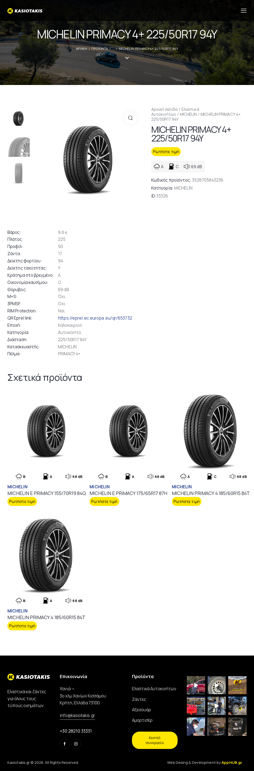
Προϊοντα (100, 48)
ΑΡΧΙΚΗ (81, 48)
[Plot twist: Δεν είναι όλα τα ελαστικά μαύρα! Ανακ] (217, 706)
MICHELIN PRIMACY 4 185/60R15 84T (211, 493)
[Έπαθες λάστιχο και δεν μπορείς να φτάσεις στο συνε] (196, 685)
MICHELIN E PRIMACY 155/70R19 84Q (46, 493)
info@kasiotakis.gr (77, 715)
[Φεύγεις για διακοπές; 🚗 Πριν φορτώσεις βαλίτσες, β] (196, 726)
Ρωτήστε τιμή (166, 151)
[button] (130, 118)
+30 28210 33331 (76, 731)
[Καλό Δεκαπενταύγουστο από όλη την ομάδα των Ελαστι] (237, 685)
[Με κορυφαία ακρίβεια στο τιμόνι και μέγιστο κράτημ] (237, 726)
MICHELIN (188, 114)
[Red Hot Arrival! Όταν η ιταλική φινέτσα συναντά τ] (196, 706)
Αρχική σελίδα (164, 109)
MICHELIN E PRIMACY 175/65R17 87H (128, 493)
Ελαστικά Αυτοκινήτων (175, 112)
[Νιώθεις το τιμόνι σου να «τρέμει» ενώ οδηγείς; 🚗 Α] (217, 685)
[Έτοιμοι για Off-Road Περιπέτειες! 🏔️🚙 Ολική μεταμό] (237, 706)
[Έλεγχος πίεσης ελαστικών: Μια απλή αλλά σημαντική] (217, 726)
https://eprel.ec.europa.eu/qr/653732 (95, 318)
